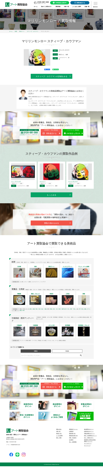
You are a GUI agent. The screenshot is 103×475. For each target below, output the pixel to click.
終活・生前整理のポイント (90, 435)
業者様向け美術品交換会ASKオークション (90, 440)
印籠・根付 (38, 309)
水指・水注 (55, 309)
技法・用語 (58, 437)
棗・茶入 (67, 309)
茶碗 (51, 309)
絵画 (67, 54)
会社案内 (71, 440)
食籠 (85, 309)
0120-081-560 (12, 442)
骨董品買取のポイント (89, 433)
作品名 (67, 351)
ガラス (88, 309)
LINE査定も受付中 (73, 133)
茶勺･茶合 (81, 309)
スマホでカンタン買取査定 (73, 130)
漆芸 (21, 310)
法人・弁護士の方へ (89, 437)
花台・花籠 (44, 309)
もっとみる (51, 194)
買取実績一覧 (72, 433)
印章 (23, 310)
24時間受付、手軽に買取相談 (51, 130)
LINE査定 (71, 431)
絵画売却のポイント (89, 431)
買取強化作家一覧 (73, 435)
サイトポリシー (87, 443)
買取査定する (51, 133)
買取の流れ (58, 429)
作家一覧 (58, 431)
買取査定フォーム (73, 429)
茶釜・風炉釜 (61, 309)
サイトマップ (87, 445)
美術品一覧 (58, 433)
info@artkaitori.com (15, 444)
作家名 (36, 351)
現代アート (61, 54)
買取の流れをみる (51, 223)
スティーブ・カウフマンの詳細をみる (51, 76)
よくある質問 (59, 435)
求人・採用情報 (72, 442)
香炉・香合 (72, 309)
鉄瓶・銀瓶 (32, 309)
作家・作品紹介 (72, 437)
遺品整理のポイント (89, 429)
